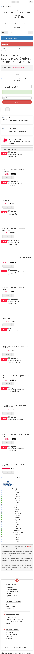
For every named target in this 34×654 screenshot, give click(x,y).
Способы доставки (12, 591)
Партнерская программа (14, 621)
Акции (8, 624)
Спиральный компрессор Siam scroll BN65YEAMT (13, 200)
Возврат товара (11, 606)
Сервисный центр (11, 596)
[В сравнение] (30, 86)
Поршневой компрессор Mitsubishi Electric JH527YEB (15, 347)
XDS (26, 647)
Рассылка (9, 639)
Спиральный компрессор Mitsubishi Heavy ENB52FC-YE (15, 435)
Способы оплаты (11, 589)
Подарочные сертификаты (14, 619)
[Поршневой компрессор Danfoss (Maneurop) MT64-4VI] (17, 80)
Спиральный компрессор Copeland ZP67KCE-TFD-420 (16, 376)
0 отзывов (26, 69)
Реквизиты (9, 587)
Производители (11, 617)
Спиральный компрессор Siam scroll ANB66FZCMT (13, 317)
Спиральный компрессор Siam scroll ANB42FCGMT (13, 229)
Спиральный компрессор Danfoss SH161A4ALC (13, 170)
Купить (17, 102)
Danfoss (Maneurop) (18, 67)
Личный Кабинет (11, 632)
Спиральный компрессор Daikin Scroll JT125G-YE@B (16, 288)
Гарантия (9, 593)
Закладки (9, 636)
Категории (6, 44)
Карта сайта (10, 608)
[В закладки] (26, 86)
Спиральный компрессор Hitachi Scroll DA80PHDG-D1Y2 (14, 406)
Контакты (9, 604)
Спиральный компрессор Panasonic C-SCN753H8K (14, 465)
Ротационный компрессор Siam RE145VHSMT (16, 258)
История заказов (11, 634)
